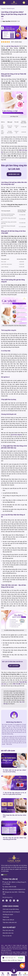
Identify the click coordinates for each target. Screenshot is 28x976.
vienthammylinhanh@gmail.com (16, 889)
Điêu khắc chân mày (8, 933)
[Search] (24, 2)
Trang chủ (3, 8)
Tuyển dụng (6, 917)
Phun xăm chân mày (8, 930)
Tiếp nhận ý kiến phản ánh (10, 922)
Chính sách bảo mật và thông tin (11, 912)
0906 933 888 (12, 886)
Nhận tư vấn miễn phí (8, 919)
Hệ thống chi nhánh (8, 914)
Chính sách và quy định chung (11, 909)
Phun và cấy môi (7, 935)
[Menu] (4, 2)
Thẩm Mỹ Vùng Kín (10, 8)
